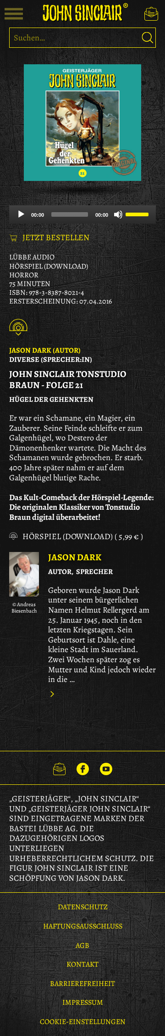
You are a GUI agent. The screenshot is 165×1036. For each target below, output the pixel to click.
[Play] (21, 214)
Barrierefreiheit (82, 984)
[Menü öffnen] (14, 14)
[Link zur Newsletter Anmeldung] (59, 768)
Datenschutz (83, 907)
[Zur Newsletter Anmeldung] (151, 14)
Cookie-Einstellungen (83, 1022)
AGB (82, 945)
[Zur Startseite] (82, 12)
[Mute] (118, 214)
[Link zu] (24, 574)
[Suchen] (147, 37)
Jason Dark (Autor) (45, 350)
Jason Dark (74, 557)
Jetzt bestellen (55, 238)
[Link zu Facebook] (83, 768)
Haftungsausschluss (82, 926)
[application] (82, 214)
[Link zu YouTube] (106, 768)
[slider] (138, 213)
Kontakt (82, 964)
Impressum (82, 1002)
